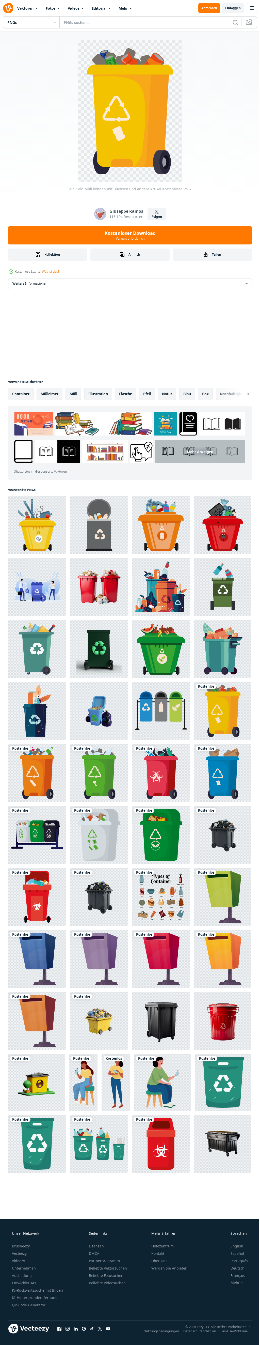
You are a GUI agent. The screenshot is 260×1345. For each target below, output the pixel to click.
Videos (73, 8)
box (205, 393)
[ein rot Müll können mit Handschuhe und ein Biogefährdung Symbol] (37, 897)
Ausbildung (21, 1275)
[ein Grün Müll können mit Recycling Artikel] (37, 649)
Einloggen (229, 8)
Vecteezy (18, 1253)
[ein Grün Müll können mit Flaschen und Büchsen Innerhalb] (222, 587)
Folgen (155, 216)
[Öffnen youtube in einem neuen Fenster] (108, 1328)
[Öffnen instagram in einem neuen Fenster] (68, 1328)
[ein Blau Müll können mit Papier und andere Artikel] (222, 773)
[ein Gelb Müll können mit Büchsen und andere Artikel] (222, 711)
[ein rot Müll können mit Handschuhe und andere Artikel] (161, 773)
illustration (98, 393)
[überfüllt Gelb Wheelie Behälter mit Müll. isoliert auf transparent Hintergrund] (99, 1021)
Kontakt (157, 1253)
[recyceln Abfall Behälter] (37, 587)
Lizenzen (95, 1246)
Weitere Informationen (29, 283)
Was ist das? (50, 271)
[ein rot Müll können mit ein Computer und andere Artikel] (222, 525)
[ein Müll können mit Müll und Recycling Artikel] (99, 835)
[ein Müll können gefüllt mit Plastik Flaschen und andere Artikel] (37, 773)
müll (73, 393)
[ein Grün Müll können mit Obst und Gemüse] (161, 649)
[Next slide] (240, 394)
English (233, 1246)
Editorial (99, 8)
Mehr (123, 8)
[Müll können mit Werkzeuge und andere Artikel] (37, 525)
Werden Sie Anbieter (168, 1268)
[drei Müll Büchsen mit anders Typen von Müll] (37, 835)
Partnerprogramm (103, 1260)
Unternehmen (23, 1268)
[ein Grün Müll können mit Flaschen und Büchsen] (99, 773)
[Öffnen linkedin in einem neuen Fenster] (76, 1328)
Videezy (17, 1260)
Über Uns (159, 1260)
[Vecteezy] (8, 8)
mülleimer (49, 393)
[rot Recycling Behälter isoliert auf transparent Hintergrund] (222, 1021)
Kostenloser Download (128, 235)
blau (187, 393)
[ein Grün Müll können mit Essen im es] (161, 835)
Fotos (51, 8)
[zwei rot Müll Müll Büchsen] (99, 587)
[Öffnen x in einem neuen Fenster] (100, 1328)
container (20, 393)
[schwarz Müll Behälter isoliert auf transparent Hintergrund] (161, 1021)
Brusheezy (20, 1246)
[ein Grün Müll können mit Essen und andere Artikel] (222, 649)
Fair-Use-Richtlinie (230, 1330)
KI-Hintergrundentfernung (34, 1297)
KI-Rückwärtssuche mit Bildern (37, 1290)
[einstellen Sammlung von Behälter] (161, 897)
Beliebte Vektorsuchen (107, 1268)
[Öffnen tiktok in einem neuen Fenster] (92, 1328)
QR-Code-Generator (28, 1305)
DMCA (93, 1253)
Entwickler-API (23, 1282)
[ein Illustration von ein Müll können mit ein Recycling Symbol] (37, 711)
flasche (125, 393)
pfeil (147, 393)
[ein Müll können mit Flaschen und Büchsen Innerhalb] (99, 525)
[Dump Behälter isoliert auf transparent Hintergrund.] (222, 1144)
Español (234, 1253)
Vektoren (25, 8)
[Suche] (232, 22)
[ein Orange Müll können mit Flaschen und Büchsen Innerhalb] (161, 525)
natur (167, 393)
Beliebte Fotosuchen (105, 1275)
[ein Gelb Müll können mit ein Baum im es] (36, 1082)
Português (236, 1260)
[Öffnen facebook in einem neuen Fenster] (59, 1328)
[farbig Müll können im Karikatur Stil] (222, 897)
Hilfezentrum (162, 1246)
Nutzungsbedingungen (157, 1330)
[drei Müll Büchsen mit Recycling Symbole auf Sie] (161, 711)
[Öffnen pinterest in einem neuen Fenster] (84, 1328)
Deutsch (234, 1268)
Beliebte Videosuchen (106, 1282)
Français (234, 1275)
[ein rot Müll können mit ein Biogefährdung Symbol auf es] (161, 1144)
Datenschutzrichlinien (196, 1330)
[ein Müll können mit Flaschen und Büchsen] (161, 587)
